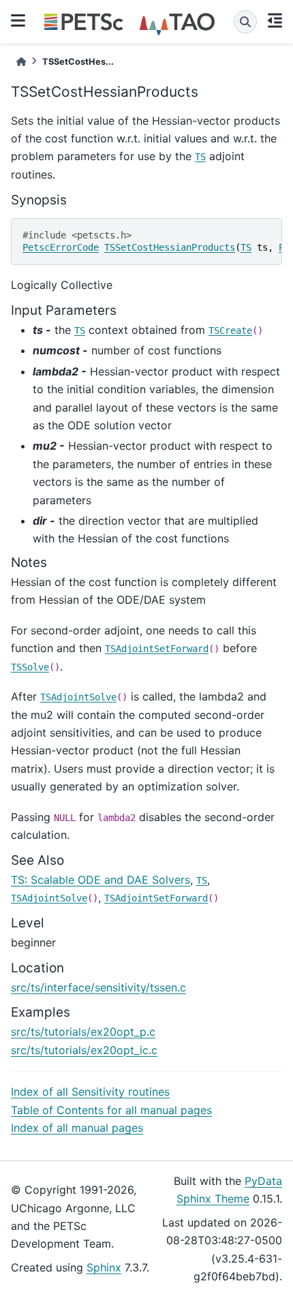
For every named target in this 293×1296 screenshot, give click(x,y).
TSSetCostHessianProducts (169, 247)
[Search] (245, 21)
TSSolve (30, 667)
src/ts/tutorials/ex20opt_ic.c (84, 1050)
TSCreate (230, 330)
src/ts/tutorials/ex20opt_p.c (83, 1031)
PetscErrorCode (60, 247)
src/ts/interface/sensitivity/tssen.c (98, 987)
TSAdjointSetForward (157, 648)
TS (200, 156)
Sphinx (104, 1267)
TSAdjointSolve (78, 697)
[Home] (21, 62)
